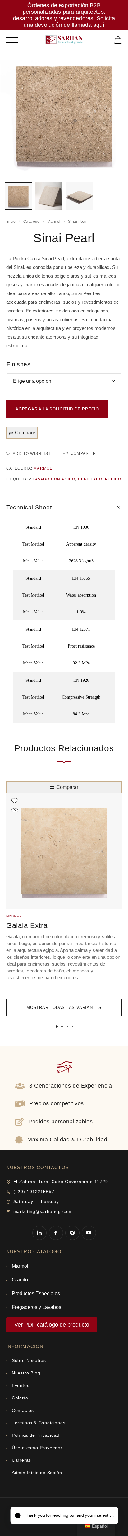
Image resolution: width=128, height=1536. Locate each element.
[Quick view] (14, 810)
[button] (57, 1026)
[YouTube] (88, 1233)
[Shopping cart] (118, 41)
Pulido (113, 479)
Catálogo (31, 221)
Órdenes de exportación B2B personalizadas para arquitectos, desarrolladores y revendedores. (59, 11)
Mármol (54, 221)
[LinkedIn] (39, 1233)
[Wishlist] (14, 801)
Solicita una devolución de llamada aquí (69, 21)
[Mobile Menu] (12, 39)
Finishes (19, 364)
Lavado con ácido (54, 479)
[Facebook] (56, 1233)
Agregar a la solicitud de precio (57, 409)
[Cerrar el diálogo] (68, 1450)
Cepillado (90, 479)
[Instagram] (72, 1233)
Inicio (11, 221)
